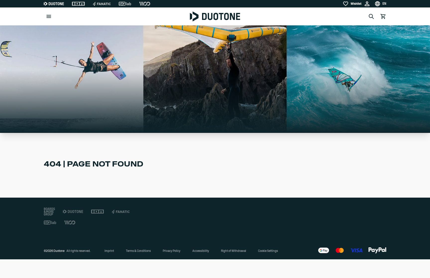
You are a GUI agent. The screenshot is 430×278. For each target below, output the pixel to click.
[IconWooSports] (144, 3)
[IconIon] (78, 3)
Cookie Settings (268, 250)
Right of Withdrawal (233, 250)
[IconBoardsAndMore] (49, 212)
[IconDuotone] (54, 3)
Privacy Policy (171, 250)
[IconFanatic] (102, 3)
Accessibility (200, 250)
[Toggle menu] (49, 16)
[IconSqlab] (125, 3)
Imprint (109, 250)
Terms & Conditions (138, 250)
